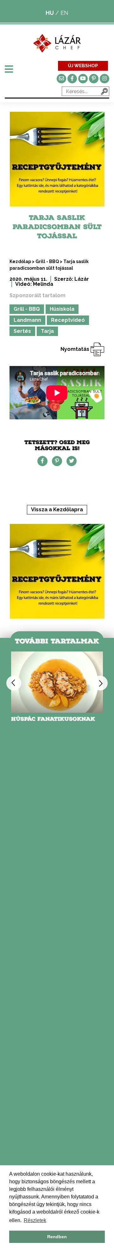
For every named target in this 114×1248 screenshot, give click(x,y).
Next (100, 683)
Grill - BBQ (47, 261)
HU (50, 12)
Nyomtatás (75, 349)
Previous (13, 683)
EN (64, 12)
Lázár (81, 279)
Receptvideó (68, 320)
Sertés (22, 331)
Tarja (47, 331)
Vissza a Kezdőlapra (57, 510)
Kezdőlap (20, 261)
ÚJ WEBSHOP (83, 65)
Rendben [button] (57, 1236)
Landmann (27, 320)
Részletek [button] (35, 1220)
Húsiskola (62, 309)
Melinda (43, 284)
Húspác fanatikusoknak (53, 719)
